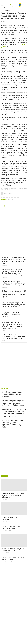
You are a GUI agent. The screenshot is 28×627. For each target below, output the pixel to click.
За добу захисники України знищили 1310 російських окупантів (11, 314)
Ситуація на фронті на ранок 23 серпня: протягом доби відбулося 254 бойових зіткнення (13, 305)
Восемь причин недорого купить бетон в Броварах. (13, 559)
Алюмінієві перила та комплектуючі (9, 518)
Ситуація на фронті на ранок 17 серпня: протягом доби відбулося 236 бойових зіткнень (14, 403)
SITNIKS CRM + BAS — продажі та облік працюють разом (13, 550)
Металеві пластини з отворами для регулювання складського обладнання (13, 495)
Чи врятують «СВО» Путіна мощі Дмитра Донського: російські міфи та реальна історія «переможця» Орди (14, 260)
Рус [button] (5, 7)
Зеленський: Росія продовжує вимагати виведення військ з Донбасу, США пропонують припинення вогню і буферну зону (13, 272)
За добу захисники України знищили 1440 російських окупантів (12, 394)
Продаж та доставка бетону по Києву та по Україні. (12, 527)
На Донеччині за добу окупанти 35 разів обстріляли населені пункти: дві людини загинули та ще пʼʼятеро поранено (14, 294)
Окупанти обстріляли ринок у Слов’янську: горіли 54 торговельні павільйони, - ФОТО (13, 423)
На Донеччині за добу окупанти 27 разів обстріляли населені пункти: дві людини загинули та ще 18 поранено (14, 412)
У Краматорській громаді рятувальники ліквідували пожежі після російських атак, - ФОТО (13, 336)
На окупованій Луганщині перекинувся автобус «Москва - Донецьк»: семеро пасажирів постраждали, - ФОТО (12, 325)
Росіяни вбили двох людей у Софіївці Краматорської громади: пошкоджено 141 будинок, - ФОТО (13, 283)
